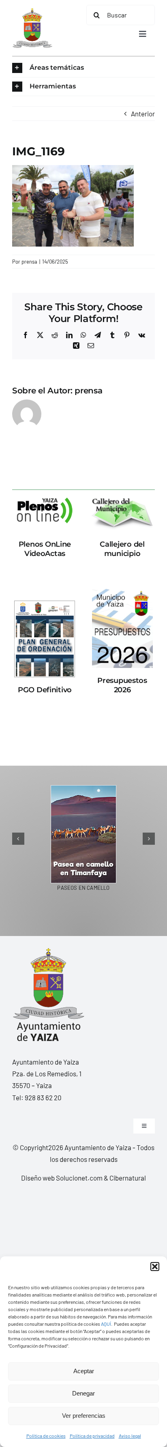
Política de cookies (46, 1435)
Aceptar (83, 1371)
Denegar (83, 1393)
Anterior (143, 113)
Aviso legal (130, 1435)
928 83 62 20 (43, 1097)
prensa (29, 261)
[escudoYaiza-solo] (32, 11)
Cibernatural (127, 1178)
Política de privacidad (92, 1435)
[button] (155, 1266)
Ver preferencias (83, 1415)
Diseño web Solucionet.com (62, 1178)
